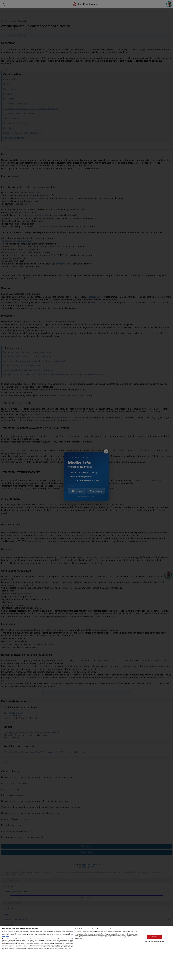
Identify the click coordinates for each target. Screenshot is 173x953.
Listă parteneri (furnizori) (82, 940)
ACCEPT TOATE (154, 936)
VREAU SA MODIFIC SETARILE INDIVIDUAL (154, 941)
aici (13, 945)
